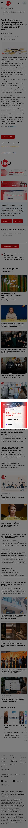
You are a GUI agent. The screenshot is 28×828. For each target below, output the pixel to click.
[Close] (26, 400)
